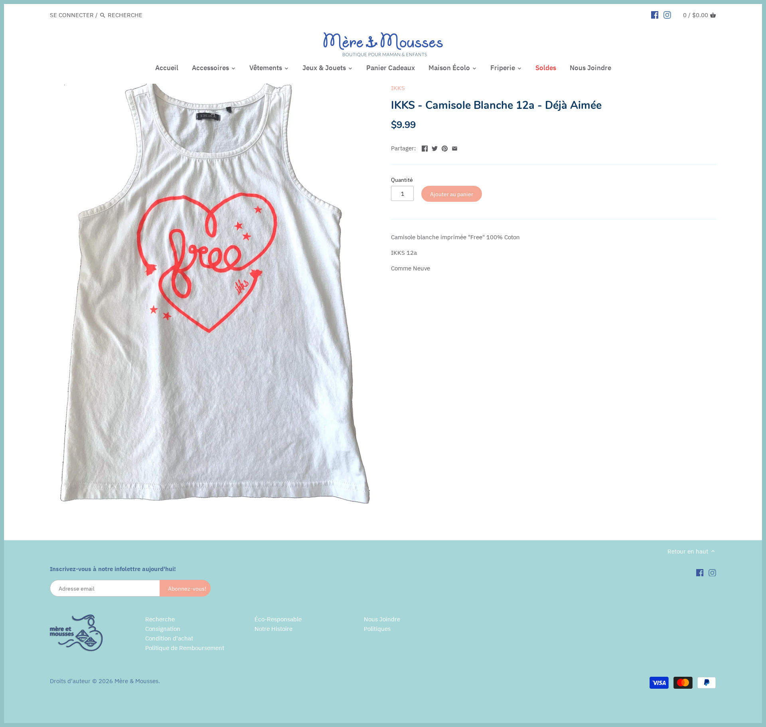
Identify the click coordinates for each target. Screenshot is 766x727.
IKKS (398, 88)
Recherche (160, 619)
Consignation (162, 628)
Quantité (402, 180)
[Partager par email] (455, 147)
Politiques (377, 628)
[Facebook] (655, 14)
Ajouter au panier (451, 194)
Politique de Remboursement (184, 648)
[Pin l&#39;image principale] (445, 147)
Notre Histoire (273, 628)
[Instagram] (667, 14)
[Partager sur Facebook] (425, 147)
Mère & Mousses (136, 681)
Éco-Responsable (278, 619)
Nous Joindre (382, 619)
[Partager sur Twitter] (435, 147)
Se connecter (72, 15)
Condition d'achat (169, 638)
